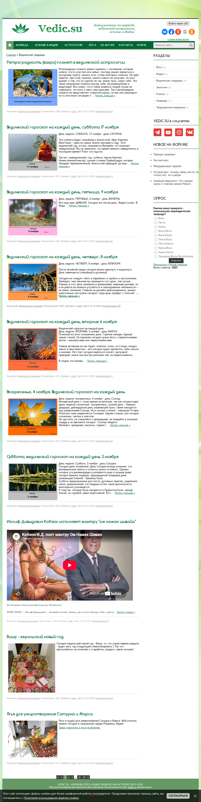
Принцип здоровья (164, 154)
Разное (160, 94)
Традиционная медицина (170, 107)
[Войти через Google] (185, 32)
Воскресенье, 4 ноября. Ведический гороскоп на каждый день (66, 391)
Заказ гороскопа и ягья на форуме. (79, 727)
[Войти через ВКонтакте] (165, 32)
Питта (161, 222)
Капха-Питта (165, 252)
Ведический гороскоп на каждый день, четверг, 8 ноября (62, 256)
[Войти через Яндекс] (178, 32)
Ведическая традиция (29, 111)
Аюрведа (161, 100)
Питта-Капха (165, 243)
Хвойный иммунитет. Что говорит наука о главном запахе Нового (173, 182)
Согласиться (178, 795)
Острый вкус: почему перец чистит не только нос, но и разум (176, 173)
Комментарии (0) (104, 111)
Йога (159, 67)
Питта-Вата (165, 239)
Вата (161, 218)
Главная (11, 54)
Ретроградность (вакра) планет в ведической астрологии (66, 62)
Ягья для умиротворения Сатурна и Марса (50, 713)
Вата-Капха (165, 235)
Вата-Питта (165, 231)
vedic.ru (132, 787)
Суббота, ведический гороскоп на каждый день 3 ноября (63, 456)
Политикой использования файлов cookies (51, 797)
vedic (73, 111)
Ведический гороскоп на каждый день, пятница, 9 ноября (62, 191)
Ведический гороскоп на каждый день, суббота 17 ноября (63, 127)
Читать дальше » (105, 95)
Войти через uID (178, 23)
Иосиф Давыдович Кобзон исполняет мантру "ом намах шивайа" (71, 521)
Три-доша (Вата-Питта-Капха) (175, 256)
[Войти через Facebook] (171, 32)
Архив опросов (178, 264)
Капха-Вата (165, 247)
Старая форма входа (178, 39)
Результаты (160, 264)
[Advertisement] (100, 9)
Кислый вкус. (161, 160)
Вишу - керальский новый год (35, 636)
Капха (161, 226)
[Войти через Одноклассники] (192, 32)
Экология (161, 87)
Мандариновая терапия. (167, 166)
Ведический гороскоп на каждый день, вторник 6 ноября (62, 321)
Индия (160, 74)
